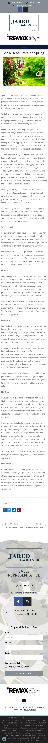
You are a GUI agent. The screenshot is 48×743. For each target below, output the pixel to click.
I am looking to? (12, 663)
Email (7, 653)
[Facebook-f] (20, 9)
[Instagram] (25, 9)
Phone (8, 643)
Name (8, 632)
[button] (24, 47)
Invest (27, 666)
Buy (10, 666)
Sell (18, 666)
